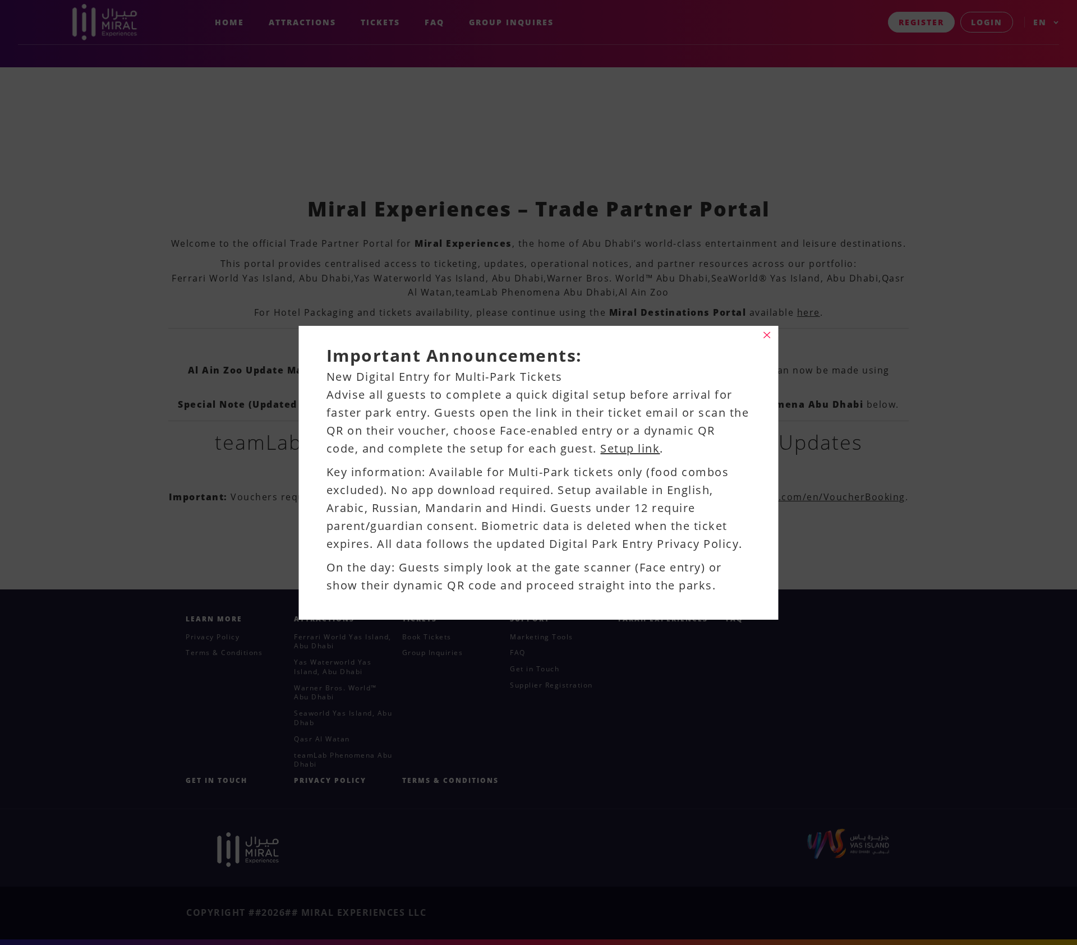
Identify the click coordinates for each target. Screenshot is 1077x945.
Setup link (630, 448)
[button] (767, 335)
